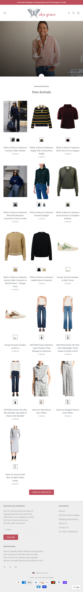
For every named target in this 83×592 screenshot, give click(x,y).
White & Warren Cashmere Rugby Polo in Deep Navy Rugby (41, 150)
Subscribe (11, 537)
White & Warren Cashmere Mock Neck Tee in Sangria (68, 149)
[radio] (12, 140)
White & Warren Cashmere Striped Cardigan (41, 214)
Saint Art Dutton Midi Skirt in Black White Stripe (15, 477)
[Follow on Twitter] (10, 567)
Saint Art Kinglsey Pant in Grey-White (67, 411)
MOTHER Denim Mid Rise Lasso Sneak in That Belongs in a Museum (41, 348)
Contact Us (63, 527)
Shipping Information (68, 519)
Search (62, 511)
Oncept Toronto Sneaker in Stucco (15, 346)
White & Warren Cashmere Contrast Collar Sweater (15, 149)
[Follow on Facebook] (4, 567)
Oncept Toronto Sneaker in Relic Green (68, 278)
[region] (41, 49)
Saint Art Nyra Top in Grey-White (41, 411)
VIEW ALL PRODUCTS (41, 492)
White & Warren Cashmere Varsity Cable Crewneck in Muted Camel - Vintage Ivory (15, 282)
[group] (41, 49)
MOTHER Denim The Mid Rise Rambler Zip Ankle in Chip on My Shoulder (15, 413)
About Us (63, 523)
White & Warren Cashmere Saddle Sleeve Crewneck (41, 278)
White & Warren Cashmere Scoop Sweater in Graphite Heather (68, 215)
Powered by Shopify (48, 577)
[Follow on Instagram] (16, 567)
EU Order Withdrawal (68, 531)
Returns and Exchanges (69, 515)
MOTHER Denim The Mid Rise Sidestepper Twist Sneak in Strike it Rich (67, 348)
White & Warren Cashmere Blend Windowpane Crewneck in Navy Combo (15, 215)
